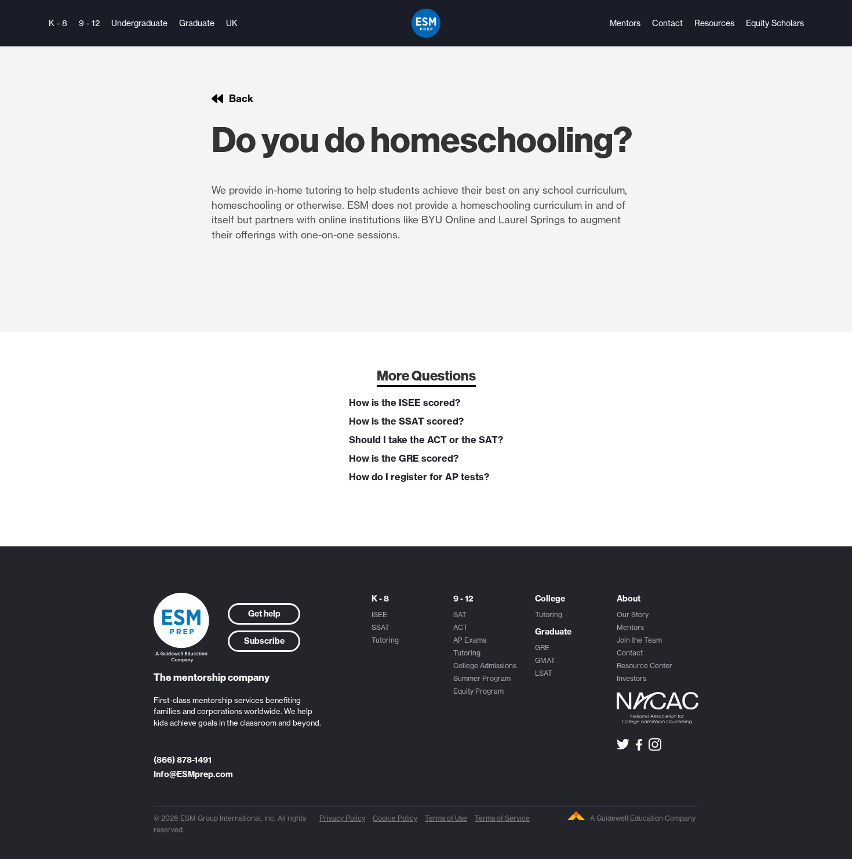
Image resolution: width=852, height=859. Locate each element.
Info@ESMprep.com (193, 774)
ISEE (379, 614)
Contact (667, 23)
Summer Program (482, 678)
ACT (460, 627)
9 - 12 (89, 23)
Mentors (625, 23)
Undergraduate (139, 23)
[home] (426, 23)
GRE (542, 647)
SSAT (380, 627)
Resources (714, 23)
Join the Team (639, 640)
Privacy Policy (342, 818)
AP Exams (469, 640)
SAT (460, 614)
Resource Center (644, 665)
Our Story (633, 614)
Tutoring (385, 640)
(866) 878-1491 (183, 760)
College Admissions (484, 665)
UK (232, 23)
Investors (631, 678)
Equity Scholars (775, 23)
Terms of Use (446, 818)
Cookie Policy (395, 818)
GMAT (545, 660)
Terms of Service (502, 818)
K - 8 (58, 23)
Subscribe (264, 641)
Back (241, 98)
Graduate (196, 23)
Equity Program (478, 691)
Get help (264, 613)
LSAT (543, 673)
